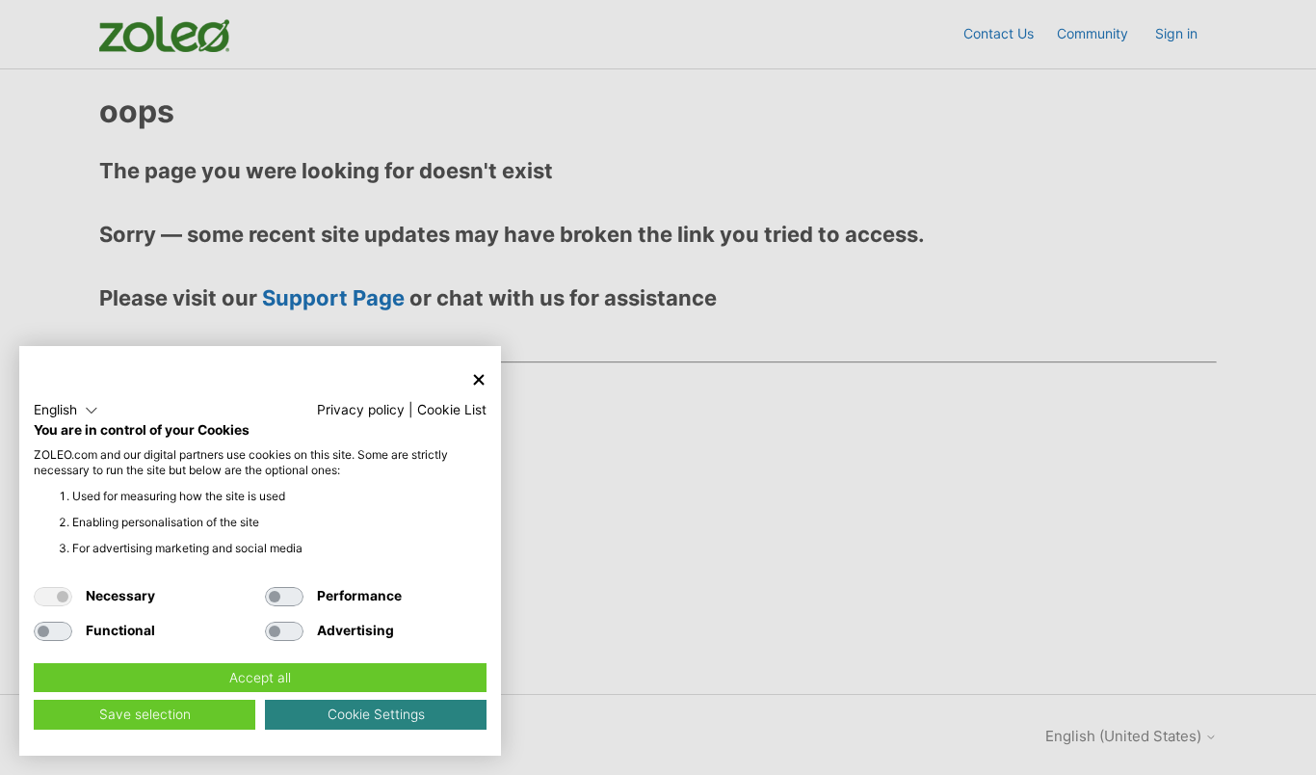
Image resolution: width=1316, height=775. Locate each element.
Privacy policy (361, 409)
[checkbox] (53, 596)
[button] (66, 410)
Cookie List (452, 409)
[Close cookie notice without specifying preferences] (479, 379)
